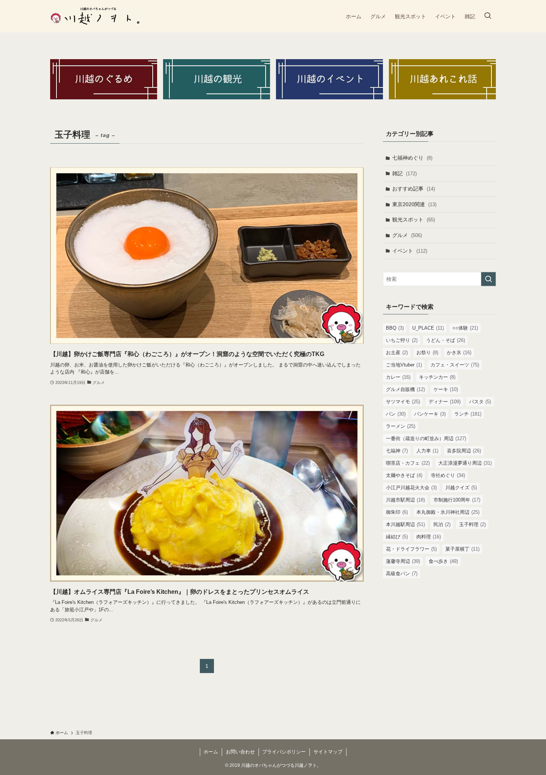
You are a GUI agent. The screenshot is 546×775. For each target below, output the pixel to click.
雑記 (404, 173)
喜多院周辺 (464, 451)
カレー (398, 377)
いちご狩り (401, 340)
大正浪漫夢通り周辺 (465, 463)
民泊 (442, 524)
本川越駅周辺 (405, 524)
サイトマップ (327, 752)
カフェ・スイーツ (454, 365)
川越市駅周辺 (405, 500)
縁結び (397, 536)
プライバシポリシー (284, 752)
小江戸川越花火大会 (411, 487)
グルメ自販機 (405, 389)
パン (396, 414)
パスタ (480, 401)
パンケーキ (430, 414)
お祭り (427, 352)
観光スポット (413, 219)
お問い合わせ (240, 752)
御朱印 (397, 512)
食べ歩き (443, 561)
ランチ (467, 414)
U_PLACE (428, 328)
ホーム (211, 752)
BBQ (395, 328)
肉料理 (428, 536)
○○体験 (465, 328)
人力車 (427, 451)
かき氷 (459, 352)
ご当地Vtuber (404, 365)
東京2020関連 (414, 204)
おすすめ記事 (413, 189)
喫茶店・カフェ (408, 463)
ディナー (445, 401)
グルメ (407, 235)
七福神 (397, 451)
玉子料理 (472, 524)
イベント (409, 251)
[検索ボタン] (488, 16)
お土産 (397, 352)
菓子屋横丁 (462, 549)
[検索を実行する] (488, 279)
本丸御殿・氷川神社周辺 (448, 512)
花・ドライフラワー (411, 549)
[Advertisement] (439, 637)
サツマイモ (403, 401)
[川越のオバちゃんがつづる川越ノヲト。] (96, 16)
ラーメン (400, 426)
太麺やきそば (404, 475)
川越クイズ (461, 487)
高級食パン (401, 573)
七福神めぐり (412, 158)
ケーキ (445, 389)
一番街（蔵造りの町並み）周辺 (426, 438)
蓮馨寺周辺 (403, 561)
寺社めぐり (448, 475)
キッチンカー (437, 377)
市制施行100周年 (456, 500)
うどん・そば (445, 340)
